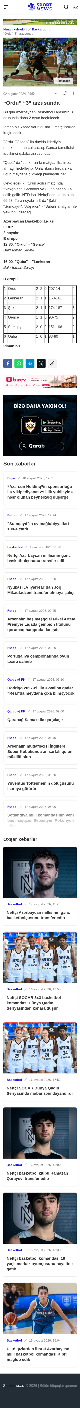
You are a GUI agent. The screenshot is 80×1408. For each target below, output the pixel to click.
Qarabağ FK (16, 679)
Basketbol (39, 29)
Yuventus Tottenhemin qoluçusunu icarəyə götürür (40, 786)
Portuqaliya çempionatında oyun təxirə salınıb (38, 659)
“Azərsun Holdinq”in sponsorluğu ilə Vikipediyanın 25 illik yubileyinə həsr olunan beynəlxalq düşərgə (40, 491)
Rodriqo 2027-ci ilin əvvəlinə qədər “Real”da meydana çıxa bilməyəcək (40, 691)
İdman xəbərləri (15, 29)
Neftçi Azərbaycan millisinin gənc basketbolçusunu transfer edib (39, 558)
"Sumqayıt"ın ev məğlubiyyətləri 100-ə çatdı (38, 526)
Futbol (12, 515)
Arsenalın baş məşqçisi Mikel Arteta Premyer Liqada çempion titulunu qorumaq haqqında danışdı (41, 624)
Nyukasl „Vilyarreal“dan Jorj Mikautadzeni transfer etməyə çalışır (41, 590)
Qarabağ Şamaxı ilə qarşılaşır (35, 720)
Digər (11, 478)
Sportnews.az (14, 1386)
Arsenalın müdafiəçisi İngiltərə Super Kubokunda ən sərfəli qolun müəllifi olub (39, 751)
